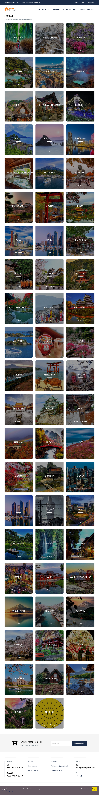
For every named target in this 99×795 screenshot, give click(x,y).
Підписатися (79, 743)
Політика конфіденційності (59, 766)
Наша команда (32, 766)
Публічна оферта (56, 770)
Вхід (83, 2)
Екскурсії (46, 9)
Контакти (54, 762)
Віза (75, 9)
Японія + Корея (58, 9)
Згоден (94, 789)
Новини (82, 9)
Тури (38, 9)
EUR (76, 2)
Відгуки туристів (33, 770)
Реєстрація (91, 2)
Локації (68, 9)
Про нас (90, 9)
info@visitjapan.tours (12, 2)
